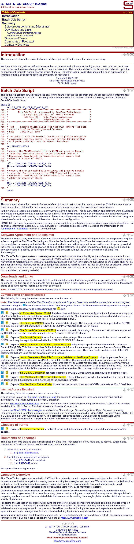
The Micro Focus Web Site (24, 403)
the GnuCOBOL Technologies (26, 410)
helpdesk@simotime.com (26, 452)
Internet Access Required (20, 35)
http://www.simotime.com (74, 517)
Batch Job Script (13, 19)
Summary (8, 23)
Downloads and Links (18, 29)
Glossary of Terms (16, 38)
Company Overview (17, 44)
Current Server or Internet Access (24, 33)
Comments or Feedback (19, 41)
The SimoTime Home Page (122, 48)
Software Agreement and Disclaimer (27, 26)
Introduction (10, 16)
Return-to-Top (67, 524)
